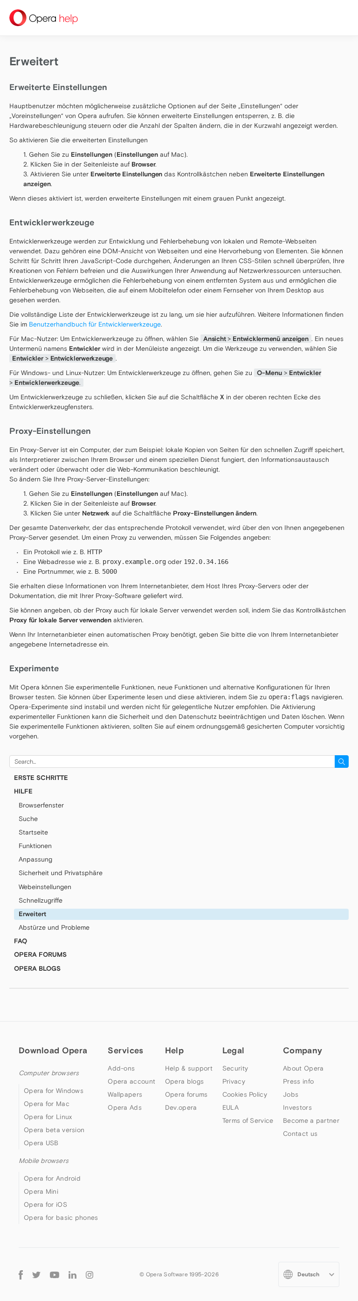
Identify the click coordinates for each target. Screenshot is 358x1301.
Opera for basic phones (61, 1217)
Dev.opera (181, 1107)
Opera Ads (125, 1107)
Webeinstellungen (45, 887)
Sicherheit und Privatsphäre (61, 873)
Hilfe (23, 791)
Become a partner (311, 1120)
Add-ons (121, 1068)
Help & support (189, 1068)
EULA (230, 1107)
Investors (297, 1107)
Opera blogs (184, 1081)
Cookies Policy (244, 1094)
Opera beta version (54, 1130)
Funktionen (35, 845)
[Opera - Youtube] (54, 1274)
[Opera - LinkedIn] (72, 1274)
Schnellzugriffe (40, 900)
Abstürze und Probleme (54, 927)
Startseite (33, 832)
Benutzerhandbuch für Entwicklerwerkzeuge (95, 324)
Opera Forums (40, 954)
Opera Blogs (37, 968)
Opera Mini (41, 1191)
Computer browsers (49, 1073)
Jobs (290, 1094)
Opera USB (41, 1143)
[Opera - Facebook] (21, 1274)
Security (235, 1068)
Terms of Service (248, 1120)
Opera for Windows (53, 1090)
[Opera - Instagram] (89, 1274)
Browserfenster (41, 805)
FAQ (20, 941)
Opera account (131, 1081)
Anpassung (35, 859)
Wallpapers (125, 1094)
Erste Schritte (41, 777)
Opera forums (186, 1094)
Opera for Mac (46, 1103)
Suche (28, 818)
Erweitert (32, 914)
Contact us (300, 1133)
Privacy (233, 1081)
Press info (298, 1081)
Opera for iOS (45, 1204)
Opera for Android (52, 1178)
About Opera (303, 1068)
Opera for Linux (48, 1116)
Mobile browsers (44, 1160)
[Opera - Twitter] (36, 1274)
